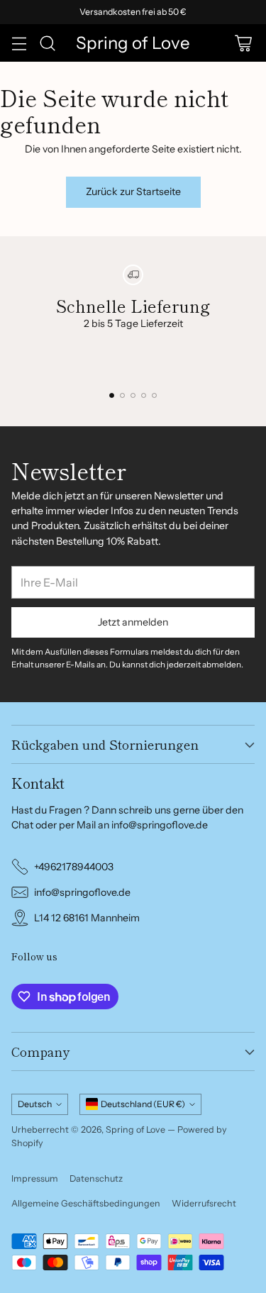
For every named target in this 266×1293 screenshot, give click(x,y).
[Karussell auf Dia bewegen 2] (122, 395)
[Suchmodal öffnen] (47, 42)
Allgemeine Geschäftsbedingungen (85, 1203)
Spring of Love (135, 1129)
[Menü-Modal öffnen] (18, 42)
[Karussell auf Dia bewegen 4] (143, 395)
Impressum (34, 1178)
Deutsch (35, 1104)
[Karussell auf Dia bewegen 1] (111, 395)
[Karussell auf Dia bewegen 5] (154, 395)
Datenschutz (96, 1178)
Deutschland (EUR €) (143, 1104)
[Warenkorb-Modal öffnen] (242, 42)
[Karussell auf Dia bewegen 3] (133, 395)
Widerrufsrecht (204, 1203)
